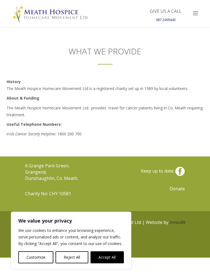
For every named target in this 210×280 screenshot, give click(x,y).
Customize (36, 257)
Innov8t (177, 222)
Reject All (72, 257)
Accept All (107, 257)
